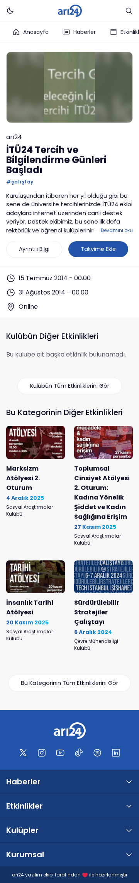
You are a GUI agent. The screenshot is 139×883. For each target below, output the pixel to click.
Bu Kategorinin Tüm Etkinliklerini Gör (69, 683)
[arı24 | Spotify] (97, 752)
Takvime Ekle (98, 249)
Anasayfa (36, 32)
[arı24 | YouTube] (60, 752)
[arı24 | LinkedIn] (115, 752)
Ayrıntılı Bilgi (34, 249)
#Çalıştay (20, 181)
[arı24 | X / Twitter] (23, 752)
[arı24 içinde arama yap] (129, 11)
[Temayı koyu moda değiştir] (10, 11)
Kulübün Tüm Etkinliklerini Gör (69, 386)
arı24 (14, 137)
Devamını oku (117, 230)
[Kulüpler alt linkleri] (129, 830)
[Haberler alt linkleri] (129, 781)
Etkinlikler (24, 806)
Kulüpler (22, 830)
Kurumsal (25, 854)
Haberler (84, 32)
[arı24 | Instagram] (41, 752)
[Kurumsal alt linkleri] (129, 854)
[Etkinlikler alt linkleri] (129, 806)
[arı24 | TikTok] (78, 752)
